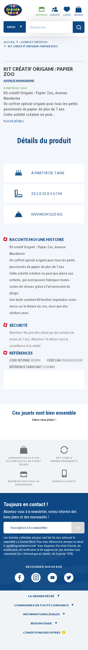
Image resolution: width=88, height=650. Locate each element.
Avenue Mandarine (19, 80)
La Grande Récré (41, 596)
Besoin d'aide (41, 623)
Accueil (9, 42)
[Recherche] (78, 27)
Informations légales (41, 614)
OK (78, 527)
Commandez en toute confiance (41, 605)
